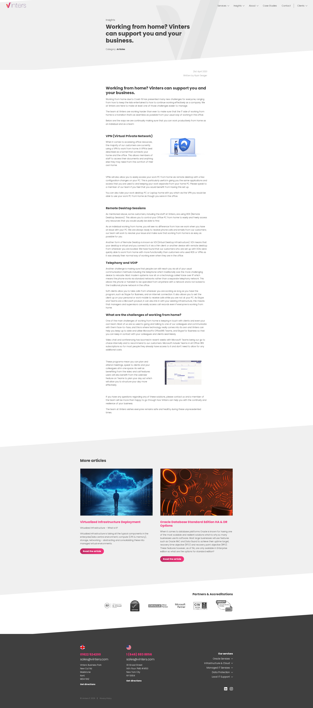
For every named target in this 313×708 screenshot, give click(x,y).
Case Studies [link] (270, 6)
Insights (110, 20)
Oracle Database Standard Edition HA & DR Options (193, 524)
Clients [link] (300, 6)
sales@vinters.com (94, 659)
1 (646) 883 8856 (139, 654)
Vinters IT (16, 5)
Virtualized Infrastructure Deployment (110, 522)
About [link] (252, 6)
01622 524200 (90, 654)
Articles (121, 49)
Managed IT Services (218, 667)
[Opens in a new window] (225, 689)
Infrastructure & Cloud (217, 663)
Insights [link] (238, 6)
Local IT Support (221, 676)
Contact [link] (286, 6)
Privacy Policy (106, 698)
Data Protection (221, 672)
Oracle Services (221, 658)
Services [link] (222, 6)
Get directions (87, 684)
